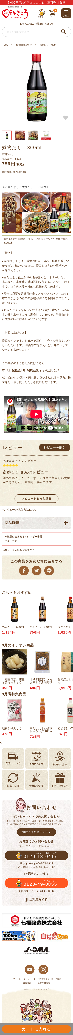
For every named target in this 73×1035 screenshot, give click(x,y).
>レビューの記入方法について (21, 509)
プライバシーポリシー (21, 979)
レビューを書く (54, 447)
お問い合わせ (44, 983)
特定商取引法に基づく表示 (49, 979)
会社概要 (27, 983)
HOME (5, 45)
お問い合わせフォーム (36, 831)
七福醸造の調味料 (24, 45)
